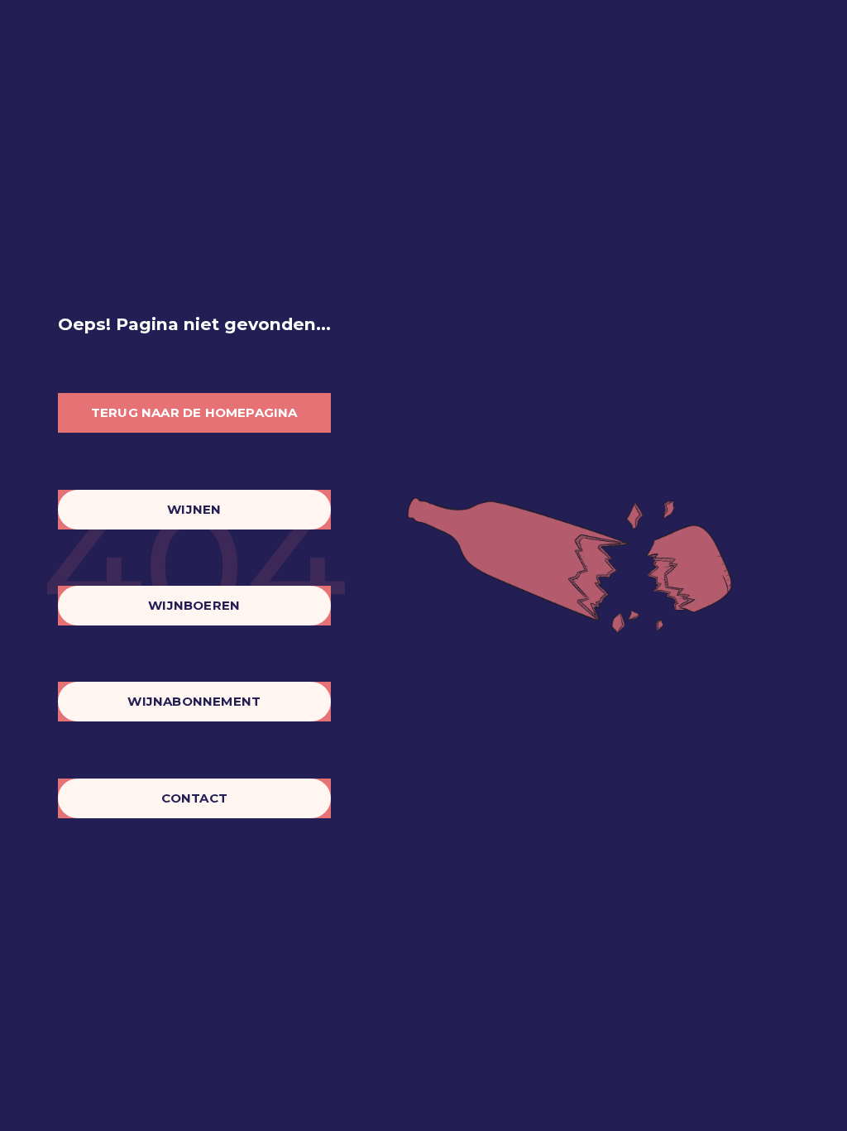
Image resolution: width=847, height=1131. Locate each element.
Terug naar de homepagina (194, 412)
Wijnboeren (194, 605)
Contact (194, 798)
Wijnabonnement (194, 701)
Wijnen (194, 509)
